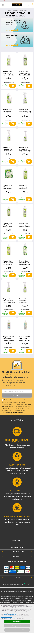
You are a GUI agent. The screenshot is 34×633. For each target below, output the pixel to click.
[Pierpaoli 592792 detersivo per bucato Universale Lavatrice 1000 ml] (9, 325)
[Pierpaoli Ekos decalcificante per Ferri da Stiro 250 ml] (25, 60)
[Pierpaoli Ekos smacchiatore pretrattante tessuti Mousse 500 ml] (25, 287)
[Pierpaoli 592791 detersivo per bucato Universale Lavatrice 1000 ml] (25, 325)
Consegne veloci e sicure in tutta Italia (17, 441)
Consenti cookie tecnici (17, 630)
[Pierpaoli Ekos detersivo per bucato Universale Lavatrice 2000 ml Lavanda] (9, 98)
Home (9, 10)
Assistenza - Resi (17, 491)
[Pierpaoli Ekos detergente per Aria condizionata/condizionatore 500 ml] (25, 98)
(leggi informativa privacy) (17, 412)
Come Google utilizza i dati (9, 614)
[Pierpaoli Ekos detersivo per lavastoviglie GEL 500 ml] (25, 211)
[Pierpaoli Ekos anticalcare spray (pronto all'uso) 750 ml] (9, 287)
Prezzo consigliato (7, 82)
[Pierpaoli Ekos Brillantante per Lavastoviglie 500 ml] (25, 249)
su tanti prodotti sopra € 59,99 (18, 1)
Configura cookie (17, 626)
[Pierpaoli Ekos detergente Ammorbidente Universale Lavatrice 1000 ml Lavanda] (9, 211)
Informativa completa (6, 617)
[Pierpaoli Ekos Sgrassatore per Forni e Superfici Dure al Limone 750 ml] (9, 136)
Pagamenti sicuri (17, 465)
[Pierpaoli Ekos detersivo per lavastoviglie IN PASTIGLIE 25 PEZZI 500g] (9, 173)
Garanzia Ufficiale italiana (17, 516)
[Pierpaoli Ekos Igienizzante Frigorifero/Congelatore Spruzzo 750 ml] (25, 136)
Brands (15, 10)
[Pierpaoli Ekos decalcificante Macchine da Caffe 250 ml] (9, 60)
